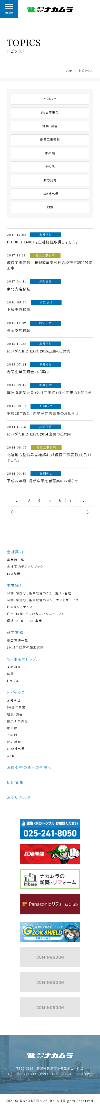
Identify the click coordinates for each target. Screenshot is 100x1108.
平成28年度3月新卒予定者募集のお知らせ (42, 413)
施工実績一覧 (17, 641)
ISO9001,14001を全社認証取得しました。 (42, 242)
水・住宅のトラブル (23, 659)
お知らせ (50, 99)
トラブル (13, 681)
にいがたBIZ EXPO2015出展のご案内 (39, 351)
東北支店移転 (18, 289)
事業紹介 (15, 585)
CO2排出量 (50, 194)
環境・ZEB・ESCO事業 (24, 621)
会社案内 (15, 552)
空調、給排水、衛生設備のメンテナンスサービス (43, 600)
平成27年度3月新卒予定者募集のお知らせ (42, 481)
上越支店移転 (18, 310)
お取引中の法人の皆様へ (29, 767)
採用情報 (15, 783)
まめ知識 (14, 667)
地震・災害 (50, 126)
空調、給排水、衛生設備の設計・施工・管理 (39, 593)
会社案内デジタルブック (25, 567)
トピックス (16, 693)
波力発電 (50, 180)
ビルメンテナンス (20, 607)
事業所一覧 (16, 560)
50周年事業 (50, 113)
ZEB (50, 207)
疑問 (10, 674)
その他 (50, 167)
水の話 (50, 153)
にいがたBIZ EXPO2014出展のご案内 (39, 434)
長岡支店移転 (18, 330)
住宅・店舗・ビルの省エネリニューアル (36, 614)
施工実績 (15, 633)
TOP (68, 71)
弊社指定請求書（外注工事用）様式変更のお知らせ (49, 393)
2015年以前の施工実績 (25, 648)
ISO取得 (14, 574)
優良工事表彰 (50, 140)
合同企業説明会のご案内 (28, 372)
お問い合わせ (19, 798)
